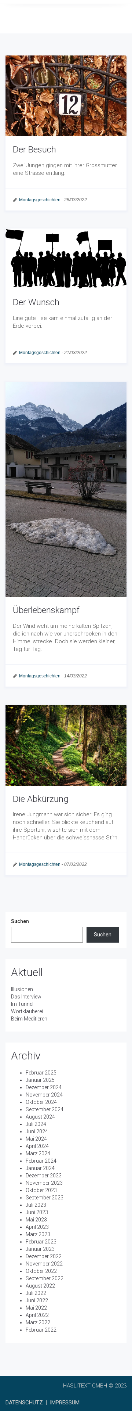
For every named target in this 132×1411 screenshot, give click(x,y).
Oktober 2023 (41, 1190)
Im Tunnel (22, 1004)
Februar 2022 (41, 1330)
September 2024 (44, 1109)
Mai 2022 (36, 1308)
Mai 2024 (36, 1139)
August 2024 (40, 1117)
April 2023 (37, 1227)
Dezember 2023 (44, 1175)
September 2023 (44, 1198)
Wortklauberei (27, 1011)
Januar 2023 (40, 1249)
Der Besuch (34, 149)
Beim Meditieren (29, 1019)
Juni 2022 (37, 1300)
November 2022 (44, 1264)
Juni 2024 (37, 1131)
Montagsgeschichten (39, 199)
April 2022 (37, 1315)
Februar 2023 (41, 1242)
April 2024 (37, 1146)
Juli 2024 (36, 1124)
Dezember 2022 (44, 1256)
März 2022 (38, 1322)
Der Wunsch (36, 302)
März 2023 (38, 1234)
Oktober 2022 (41, 1271)
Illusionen (22, 989)
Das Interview (26, 997)
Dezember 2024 (44, 1087)
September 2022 (44, 1278)
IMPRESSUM (65, 1402)
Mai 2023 (36, 1220)
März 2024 (38, 1153)
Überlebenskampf (46, 610)
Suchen (20, 921)
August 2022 (40, 1286)
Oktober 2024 (41, 1102)
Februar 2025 (41, 1073)
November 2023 (44, 1183)
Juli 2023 (36, 1205)
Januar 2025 (40, 1080)
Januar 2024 (40, 1168)
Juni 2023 (37, 1212)
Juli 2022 (36, 1293)
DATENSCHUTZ (24, 1402)
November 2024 (44, 1095)
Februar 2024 (41, 1161)
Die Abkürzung (41, 799)
